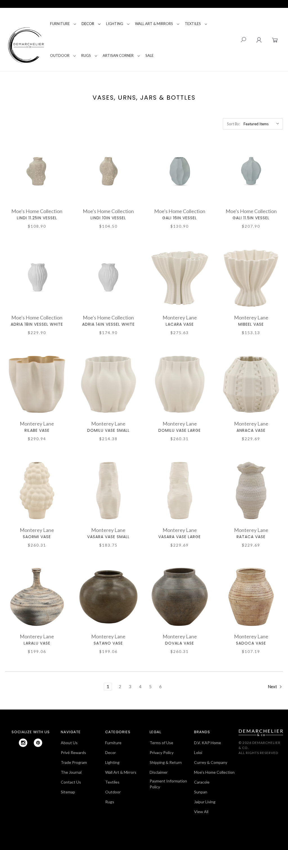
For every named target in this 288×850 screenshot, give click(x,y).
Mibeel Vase (251, 324)
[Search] (243, 40)
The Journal (71, 772)
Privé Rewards (73, 752)
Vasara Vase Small (108, 537)
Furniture (60, 23)
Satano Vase (108, 643)
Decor (88, 23)
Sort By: (233, 124)
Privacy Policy (162, 752)
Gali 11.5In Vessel (251, 218)
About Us (69, 742)
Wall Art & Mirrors (154, 23)
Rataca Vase (251, 537)
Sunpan (200, 791)
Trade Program (74, 762)
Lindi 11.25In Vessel (37, 218)
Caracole (202, 782)
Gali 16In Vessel (179, 218)
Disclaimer (159, 772)
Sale (149, 55)
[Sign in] (259, 39)
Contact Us (71, 782)
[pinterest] (38, 743)
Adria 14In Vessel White (108, 324)
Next (273, 686)
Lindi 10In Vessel (108, 218)
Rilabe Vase (37, 430)
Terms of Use (161, 742)
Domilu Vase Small (108, 430)
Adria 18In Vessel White (37, 324)
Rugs (86, 55)
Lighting (114, 23)
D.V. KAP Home (207, 742)
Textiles (193, 23)
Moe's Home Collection (214, 772)
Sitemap (68, 791)
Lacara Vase (180, 324)
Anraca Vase (251, 430)
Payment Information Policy (168, 784)
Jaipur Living (204, 801)
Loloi (198, 752)
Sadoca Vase (251, 643)
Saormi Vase (37, 537)
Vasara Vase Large (179, 537)
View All (201, 811)
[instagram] (23, 743)
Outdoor (59, 55)
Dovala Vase (179, 643)
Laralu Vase (37, 643)
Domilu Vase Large (179, 430)
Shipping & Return (166, 762)
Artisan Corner (118, 55)
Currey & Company (210, 762)
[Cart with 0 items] (275, 39)
